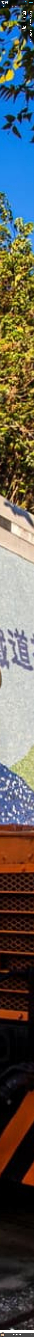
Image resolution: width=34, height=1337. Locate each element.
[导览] (31, 2)
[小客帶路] (3, 1335)
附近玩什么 (17, 1335)
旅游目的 (14, 6)
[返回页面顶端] (31, 1335)
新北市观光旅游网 (5, 2)
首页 (2, 6)
